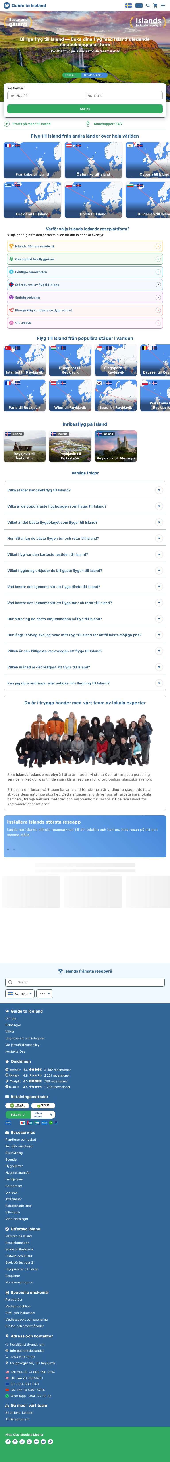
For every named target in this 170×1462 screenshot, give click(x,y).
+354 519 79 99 (22, 1357)
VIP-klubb (12, 1212)
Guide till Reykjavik (19, 1249)
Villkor (9, 1031)
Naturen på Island (18, 1236)
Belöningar (13, 1025)
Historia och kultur (18, 1256)
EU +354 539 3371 (25, 1384)
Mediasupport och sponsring (26, 1319)
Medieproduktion (18, 1306)
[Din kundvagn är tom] (155, 5)
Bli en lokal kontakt (19, 1412)
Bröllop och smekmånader (24, 1326)
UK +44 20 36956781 (27, 1378)
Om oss (10, 1018)
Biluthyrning (14, 1153)
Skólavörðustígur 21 (20, 1262)
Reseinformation (17, 1242)
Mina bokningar (16, 1219)
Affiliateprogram (17, 1419)
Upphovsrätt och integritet (25, 1038)
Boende (11, 1159)
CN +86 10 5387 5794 (28, 1390)
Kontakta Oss (15, 1051)
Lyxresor (11, 1192)
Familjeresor (14, 1179)
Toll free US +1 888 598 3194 (33, 1372)
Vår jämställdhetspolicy (22, 1045)
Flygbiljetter (14, 1166)
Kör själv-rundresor (19, 1146)
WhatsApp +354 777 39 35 (31, 1396)
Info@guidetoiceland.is (27, 1350)
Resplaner (12, 1276)
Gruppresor (13, 1186)
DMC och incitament (20, 1313)
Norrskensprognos (19, 1282)
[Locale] (128, 5)
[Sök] (148, 5)
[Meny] (162, 5)
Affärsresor (13, 1199)
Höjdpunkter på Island (21, 1269)
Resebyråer (13, 1299)
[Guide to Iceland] (25, 5)
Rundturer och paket (20, 1139)
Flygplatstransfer (18, 1172)
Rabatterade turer (18, 1205)
